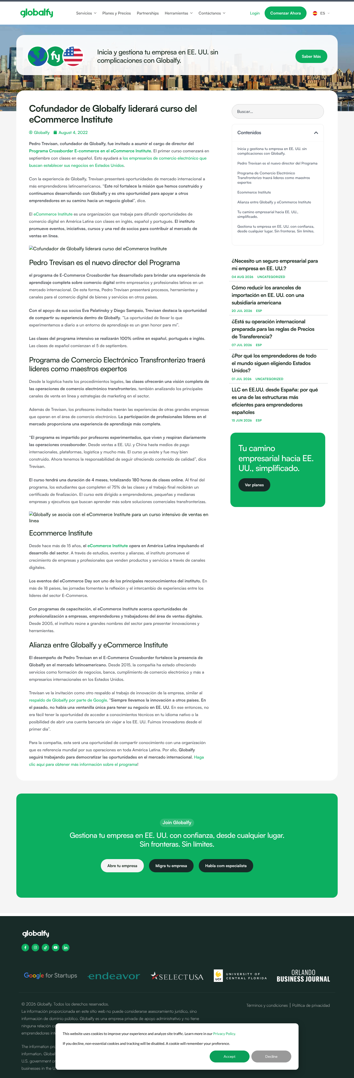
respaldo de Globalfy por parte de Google (68, 700)
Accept (230, 1056)
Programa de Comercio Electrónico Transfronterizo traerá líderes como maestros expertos (273, 178)
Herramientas (176, 13)
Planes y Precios (116, 13)
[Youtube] (55, 948)
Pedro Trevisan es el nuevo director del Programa (277, 163)
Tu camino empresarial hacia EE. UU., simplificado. (267, 214)
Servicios (84, 13)
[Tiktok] (45, 948)
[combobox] (278, 111)
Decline (271, 1056)
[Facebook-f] (25, 948)
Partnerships (148, 13)
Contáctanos (210, 13)
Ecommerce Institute (254, 192)
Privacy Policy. (224, 1033)
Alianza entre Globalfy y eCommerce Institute (274, 202)
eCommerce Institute (52, 214)
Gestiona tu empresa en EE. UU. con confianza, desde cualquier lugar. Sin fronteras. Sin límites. (275, 229)
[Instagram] (35, 948)
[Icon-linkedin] (65, 948)
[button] (316, 133)
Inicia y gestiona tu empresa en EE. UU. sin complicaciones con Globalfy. (272, 151)
